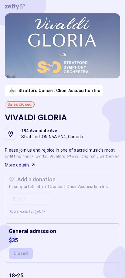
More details (17, 165)
